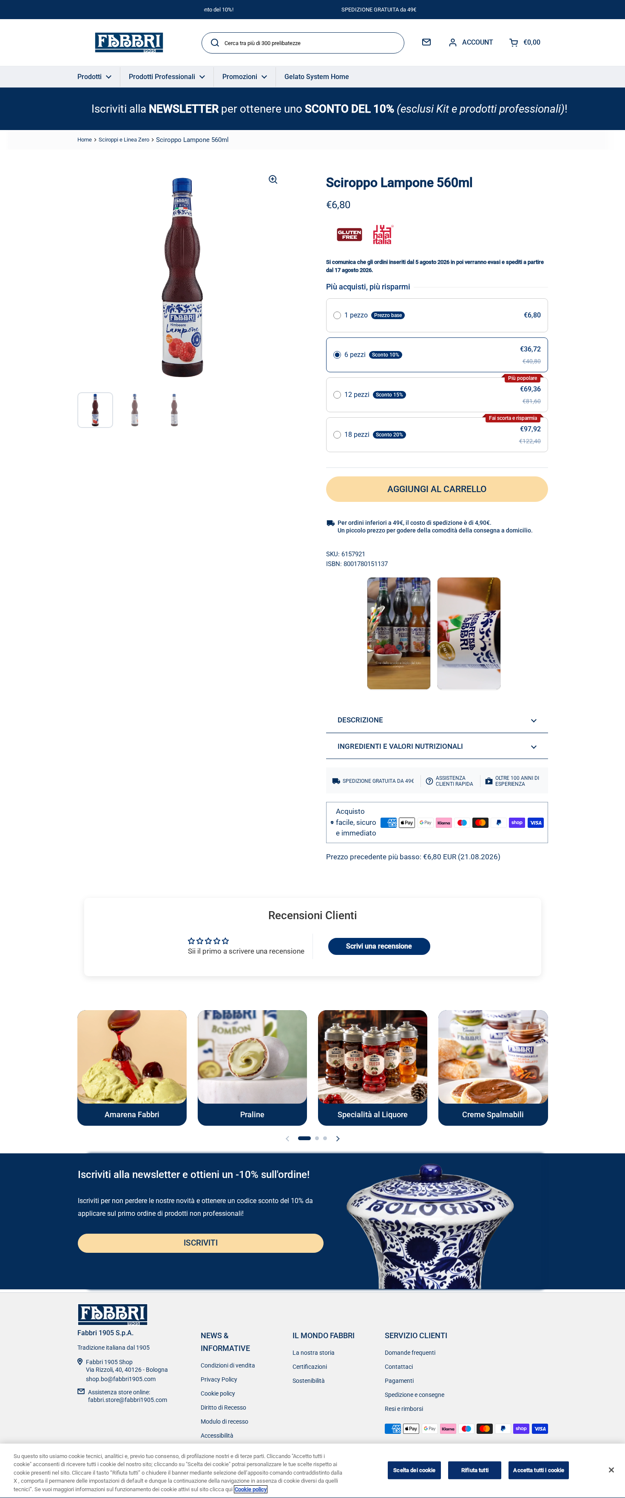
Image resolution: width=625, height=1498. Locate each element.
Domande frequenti (410, 1352)
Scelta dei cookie (414, 1470)
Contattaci (399, 1366)
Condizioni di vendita (228, 1365)
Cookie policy (218, 1393)
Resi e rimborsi (404, 1408)
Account (477, 42)
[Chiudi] (611, 1470)
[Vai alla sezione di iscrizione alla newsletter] (426, 42)
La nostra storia (314, 1352)
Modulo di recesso (224, 1421)
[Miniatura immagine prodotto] (95, 410)
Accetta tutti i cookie (538, 1470)
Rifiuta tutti (475, 1470)
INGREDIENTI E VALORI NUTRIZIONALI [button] (400, 746)
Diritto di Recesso (223, 1407)
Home (84, 139)
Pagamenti (399, 1380)
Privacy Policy (219, 1379)
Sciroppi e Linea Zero (124, 139)
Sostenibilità (309, 1380)
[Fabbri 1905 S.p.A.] (129, 42)
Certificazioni (310, 1366)
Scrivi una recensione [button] (379, 946)
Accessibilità (217, 1435)
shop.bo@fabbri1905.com (121, 1379)
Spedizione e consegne (414, 1394)
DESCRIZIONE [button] (360, 720)
